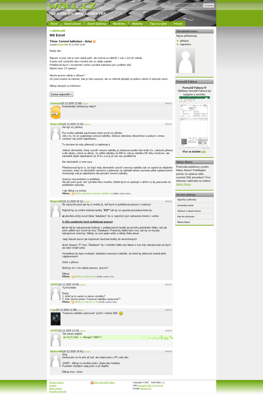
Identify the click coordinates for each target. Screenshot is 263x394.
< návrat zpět (57, 30)
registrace (185, 44)
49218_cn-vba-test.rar (85, 276)
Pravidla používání (57, 391)
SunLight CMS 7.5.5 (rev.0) (150, 385)
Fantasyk (55, 103)
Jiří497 (54, 284)
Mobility (137, 23)
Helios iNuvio (183, 184)
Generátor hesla (185, 205)
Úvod (54, 23)
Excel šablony (97, 23)
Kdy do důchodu (185, 216)
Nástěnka (119, 23)
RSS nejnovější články (104, 382)
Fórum (178, 23)
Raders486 (63, 44)
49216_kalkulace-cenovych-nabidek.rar (93, 193)
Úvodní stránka (56, 382)
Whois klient (183, 222)
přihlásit (184, 40)
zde (203, 151)
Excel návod (72, 23)
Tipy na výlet (158, 23)
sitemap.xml (145, 388)
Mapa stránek (55, 388)
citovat (85, 103)
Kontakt (52, 385)
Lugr (53, 309)
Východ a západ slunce (189, 211)
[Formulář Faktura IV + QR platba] (194, 148)
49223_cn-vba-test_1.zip (86, 302)
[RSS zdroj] (94, 41)
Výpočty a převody (186, 199)
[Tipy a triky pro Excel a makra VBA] (76, 6)
